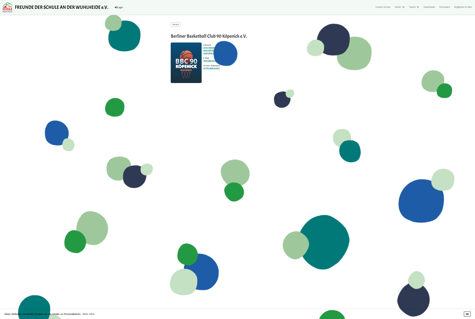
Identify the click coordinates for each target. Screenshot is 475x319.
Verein (398, 6)
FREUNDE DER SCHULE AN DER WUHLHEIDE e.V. (61, 7)
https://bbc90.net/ (211, 68)
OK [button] (467, 314)
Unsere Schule (383, 6)
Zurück (175, 24)
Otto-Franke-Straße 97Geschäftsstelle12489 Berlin (214, 51)
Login (120, 7)
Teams (412, 6)
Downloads (429, 6)
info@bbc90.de (210, 61)
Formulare (444, 6)
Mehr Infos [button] (88, 314)
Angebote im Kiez (463, 6)
